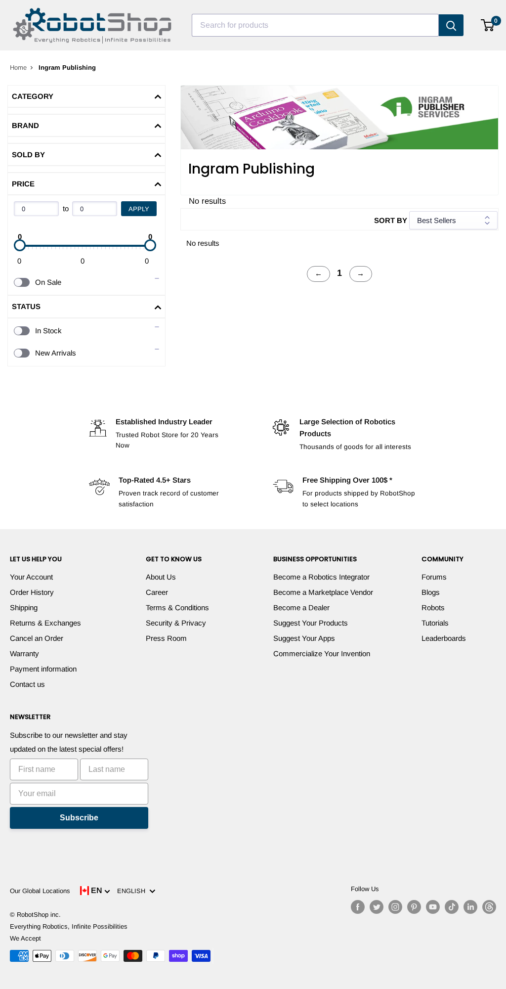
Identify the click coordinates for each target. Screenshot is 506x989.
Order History (32, 592)
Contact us (27, 684)
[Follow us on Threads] (489, 907)
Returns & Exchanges (45, 623)
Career (157, 592)
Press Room (166, 638)
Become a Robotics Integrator (321, 577)
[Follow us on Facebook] (358, 907)
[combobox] (315, 25)
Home (18, 67)
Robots (433, 607)
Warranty (24, 653)
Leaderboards (444, 638)
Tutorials (435, 623)
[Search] (451, 25)
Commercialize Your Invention (321, 653)
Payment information (43, 669)
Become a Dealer (301, 607)
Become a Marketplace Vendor (323, 592)
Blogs (431, 592)
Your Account (31, 577)
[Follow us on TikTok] (452, 907)
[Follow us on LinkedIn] (470, 907)
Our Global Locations (40, 891)
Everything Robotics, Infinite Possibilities (68, 926)
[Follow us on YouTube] (433, 907)
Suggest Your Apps (304, 638)
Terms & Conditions (177, 607)
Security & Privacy (176, 623)
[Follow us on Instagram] (395, 907)
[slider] (20, 245)
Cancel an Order (36, 638)
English (133, 891)
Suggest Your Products (310, 623)
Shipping (24, 607)
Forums (434, 577)
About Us (161, 577)
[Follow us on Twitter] (376, 907)
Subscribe (79, 817)
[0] (488, 25)
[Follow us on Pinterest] (414, 907)
